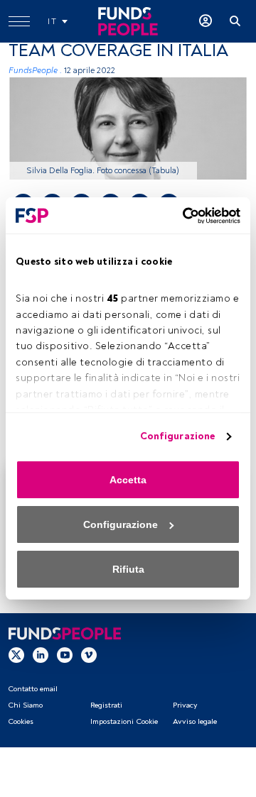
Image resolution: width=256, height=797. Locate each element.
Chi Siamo (25, 705)
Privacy (185, 705)
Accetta (128, 479)
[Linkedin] (40, 654)
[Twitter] (16, 654)
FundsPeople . (35, 70)
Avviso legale (195, 721)
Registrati (106, 705)
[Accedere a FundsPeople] (205, 21)
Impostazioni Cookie (124, 721)
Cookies (20, 721)
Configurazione (177, 436)
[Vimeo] (89, 654)
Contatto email (33, 688)
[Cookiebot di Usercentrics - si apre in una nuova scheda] (181, 215)
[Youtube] (65, 654)
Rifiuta (128, 569)
